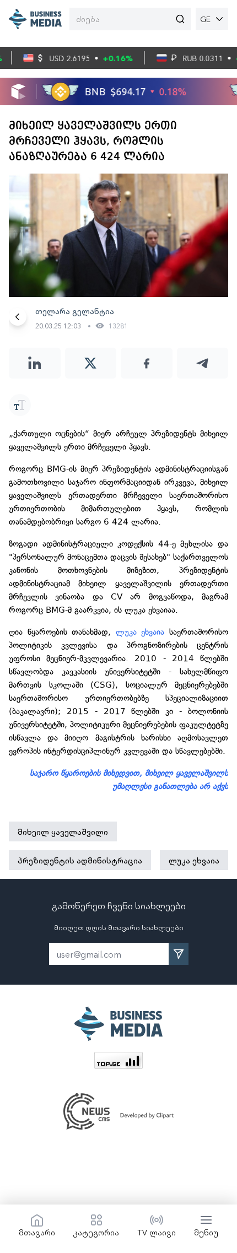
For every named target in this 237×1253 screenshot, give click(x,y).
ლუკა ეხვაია (142, 632)
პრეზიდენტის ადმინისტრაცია (80, 860)
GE (205, 18)
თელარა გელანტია (74, 310)
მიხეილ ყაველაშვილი (63, 831)
